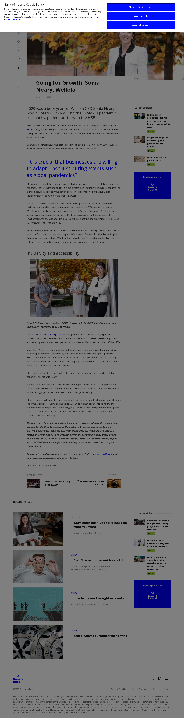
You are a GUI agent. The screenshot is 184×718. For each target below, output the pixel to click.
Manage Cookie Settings (140, 7)
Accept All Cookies (141, 25)
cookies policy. (15, 19)
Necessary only (141, 16)
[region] (92, 16)
